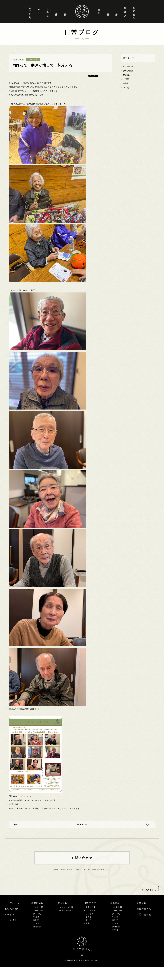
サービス (39, 11)
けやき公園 (128, 71)
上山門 (126, 88)
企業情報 (116, 11)
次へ (148, 824)
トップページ (12, 903)
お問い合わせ (134, 11)
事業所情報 (56, 11)
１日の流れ (47, 11)
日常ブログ (99, 11)
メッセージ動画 (66, 907)
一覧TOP (82, 824)
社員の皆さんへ (125, 11)
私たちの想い (30, 11)
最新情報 (107, 11)
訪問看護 (37, 927)
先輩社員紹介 (65, 910)
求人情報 (65, 11)
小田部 (126, 79)
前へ (16, 824)
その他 (115, 930)
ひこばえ (127, 75)
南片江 (126, 83)
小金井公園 (128, 66)
